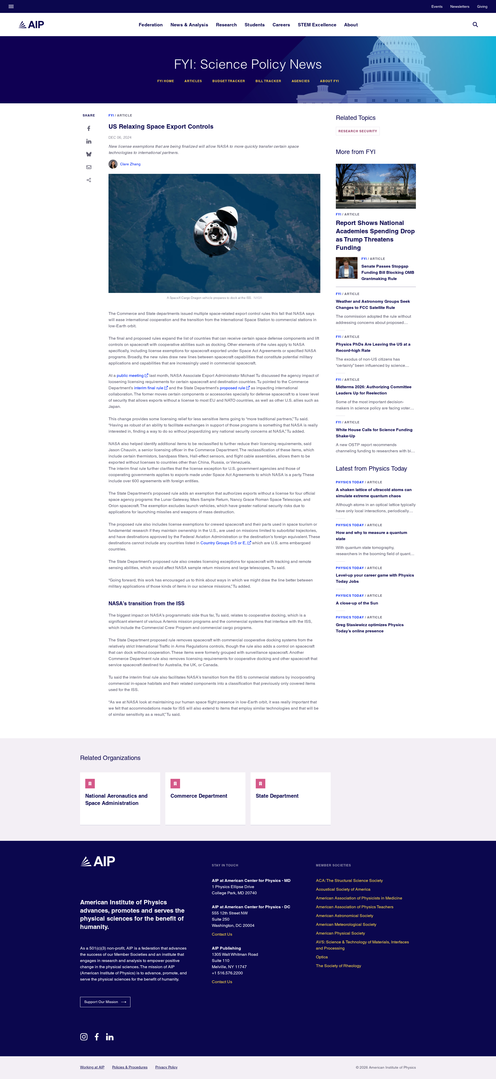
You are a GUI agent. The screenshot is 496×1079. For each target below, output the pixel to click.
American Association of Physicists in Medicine (359, 898)
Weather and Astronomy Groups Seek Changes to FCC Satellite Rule (373, 304)
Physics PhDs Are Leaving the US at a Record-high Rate (373, 347)
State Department (277, 796)
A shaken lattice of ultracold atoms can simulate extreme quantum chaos (374, 492)
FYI (111, 115)
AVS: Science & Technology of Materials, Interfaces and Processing (362, 945)
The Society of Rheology (338, 965)
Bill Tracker (268, 81)
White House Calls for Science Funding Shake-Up (374, 432)
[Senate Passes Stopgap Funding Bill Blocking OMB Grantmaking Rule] (347, 268)
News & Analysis (189, 24)
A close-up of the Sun (357, 603)
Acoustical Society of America (343, 889)
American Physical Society (340, 933)
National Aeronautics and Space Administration (116, 799)
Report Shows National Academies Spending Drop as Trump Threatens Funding (375, 235)
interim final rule (148, 387)
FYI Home (165, 81)
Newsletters (459, 6)
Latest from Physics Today (371, 468)
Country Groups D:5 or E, (223, 542)
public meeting (130, 375)
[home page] (31, 24)
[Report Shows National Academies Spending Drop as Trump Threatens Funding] (376, 186)
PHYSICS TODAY (350, 482)
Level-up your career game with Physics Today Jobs (375, 578)
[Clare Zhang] (113, 164)
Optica (322, 956)
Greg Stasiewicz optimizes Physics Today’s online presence (370, 627)
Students (255, 24)
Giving (482, 6)
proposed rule (232, 387)
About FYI (329, 81)
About (351, 24)
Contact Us (222, 934)
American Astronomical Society (344, 915)
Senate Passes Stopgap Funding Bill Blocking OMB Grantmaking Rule (387, 272)
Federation (151, 24)
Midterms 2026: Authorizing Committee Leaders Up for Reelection (374, 389)
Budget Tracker (228, 81)
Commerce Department (199, 796)
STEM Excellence (317, 24)
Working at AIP (92, 1067)
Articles (193, 81)
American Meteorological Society (346, 924)
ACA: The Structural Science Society (349, 880)
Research (226, 24)
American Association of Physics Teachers (354, 906)
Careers (281, 24)
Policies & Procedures (130, 1067)
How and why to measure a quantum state (371, 535)
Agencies (301, 81)
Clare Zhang (130, 164)
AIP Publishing (226, 948)
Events (437, 6)
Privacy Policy (166, 1067)
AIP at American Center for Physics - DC (251, 906)
